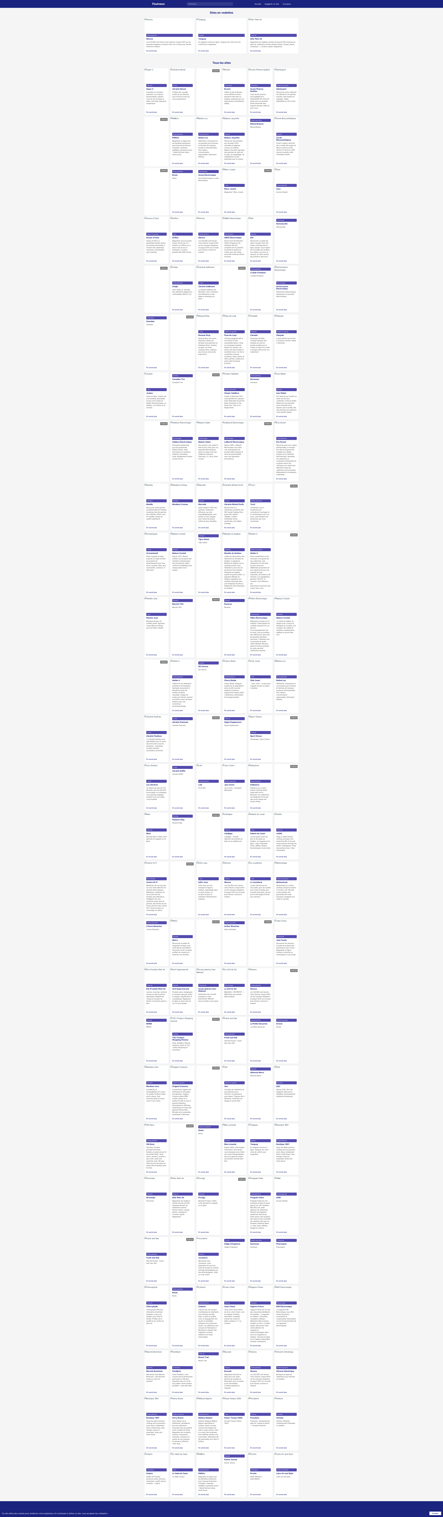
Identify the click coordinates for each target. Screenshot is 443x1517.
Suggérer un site (272, 4)
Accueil (258, 4)
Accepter (435, 1513)
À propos (287, 4)
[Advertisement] (208, 91)
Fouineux (158, 4)
